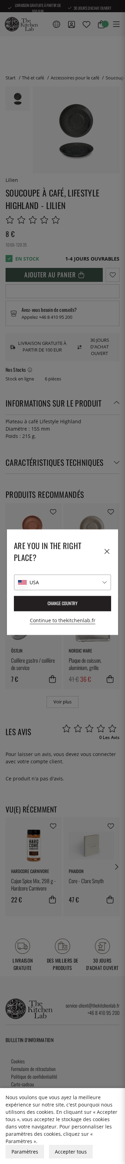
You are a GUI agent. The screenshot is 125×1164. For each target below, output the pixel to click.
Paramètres (24, 1151)
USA (34, 582)
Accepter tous (71, 1151)
